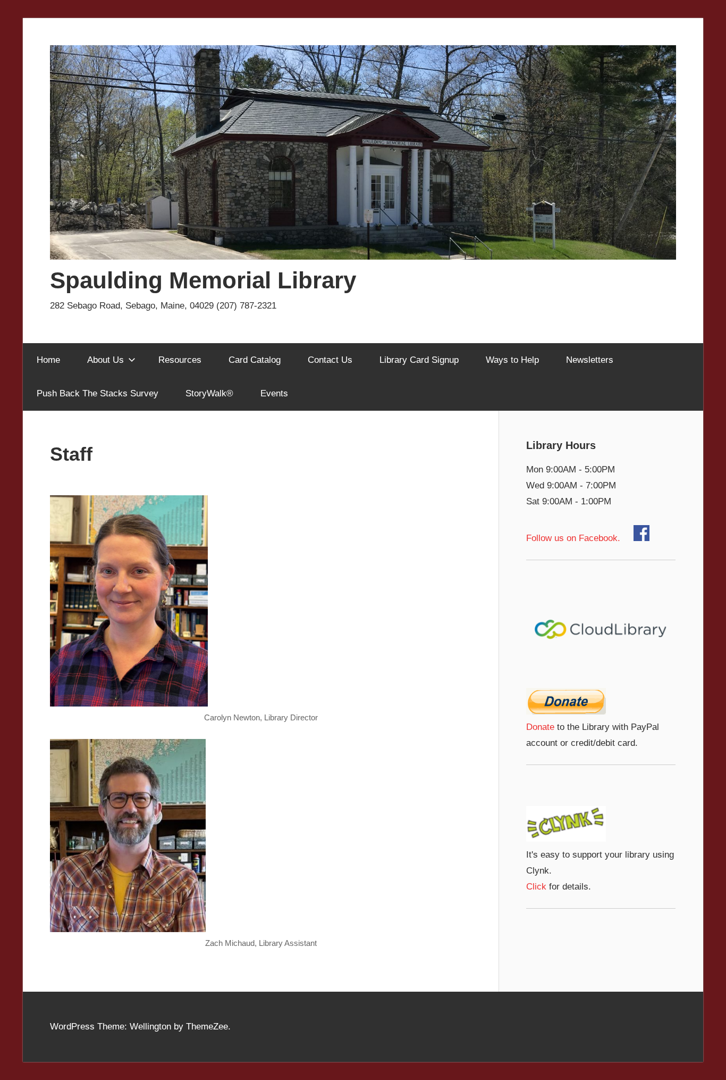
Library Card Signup (419, 360)
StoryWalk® (209, 393)
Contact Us (330, 360)
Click (536, 887)
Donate (540, 727)
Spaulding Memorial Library (203, 280)
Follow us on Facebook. (580, 538)
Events (274, 393)
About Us (105, 360)
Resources (179, 360)
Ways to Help (512, 360)
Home (48, 360)
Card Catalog (255, 360)
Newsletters (589, 360)
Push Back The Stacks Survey (97, 393)
